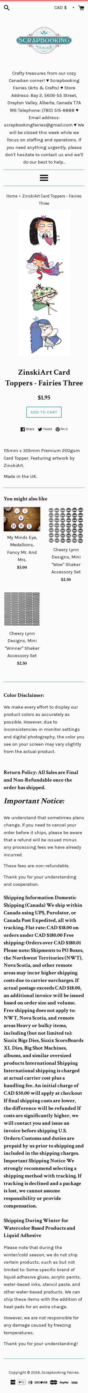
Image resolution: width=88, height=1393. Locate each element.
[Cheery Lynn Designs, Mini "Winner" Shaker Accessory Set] (22, 609)
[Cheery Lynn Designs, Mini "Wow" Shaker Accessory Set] (66, 525)
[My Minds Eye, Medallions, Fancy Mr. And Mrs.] (22, 519)
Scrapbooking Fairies (60, 1372)
